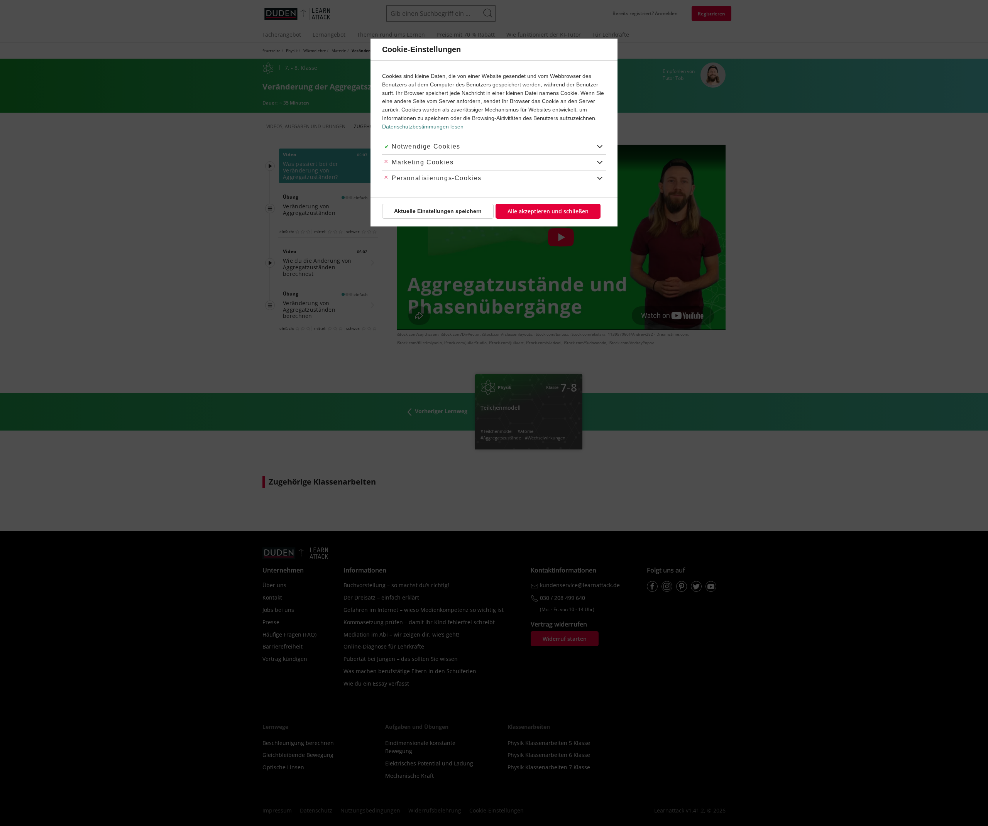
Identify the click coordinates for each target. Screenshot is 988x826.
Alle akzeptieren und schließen (548, 211)
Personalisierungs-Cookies (437, 178)
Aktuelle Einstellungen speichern (438, 211)
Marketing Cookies (422, 162)
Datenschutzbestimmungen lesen (423, 126)
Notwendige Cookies (426, 146)
